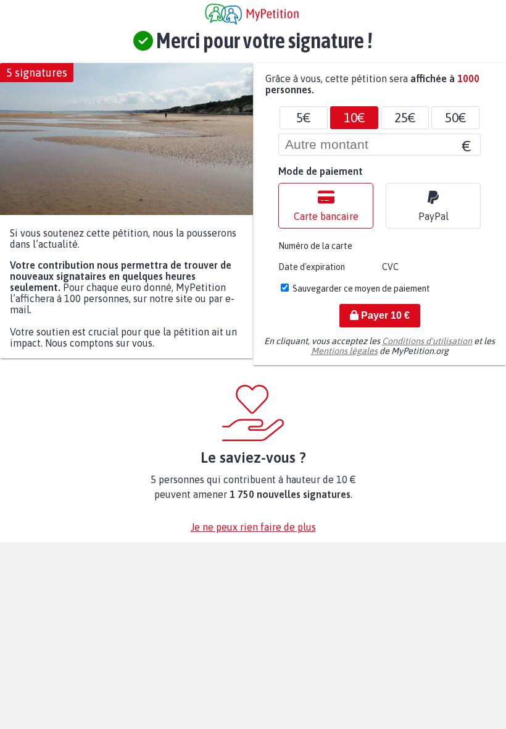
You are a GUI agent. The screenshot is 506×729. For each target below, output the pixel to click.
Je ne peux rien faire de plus (253, 527)
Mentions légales (344, 351)
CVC (390, 267)
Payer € (384, 315)
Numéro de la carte (315, 246)
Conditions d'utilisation (427, 341)
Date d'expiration (311, 267)
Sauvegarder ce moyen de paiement (361, 288)
